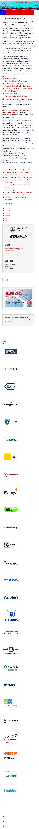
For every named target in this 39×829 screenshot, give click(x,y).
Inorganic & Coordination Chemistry (17, 86)
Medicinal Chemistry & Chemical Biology (19, 88)
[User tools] (32, 21)
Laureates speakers (12, 190)
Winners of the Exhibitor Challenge (17, 195)
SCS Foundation (9, 251)
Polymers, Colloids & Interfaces (16, 96)
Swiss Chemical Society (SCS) (14, 249)
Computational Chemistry (14, 83)
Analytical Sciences (11, 78)
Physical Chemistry (11, 93)
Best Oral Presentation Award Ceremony (19, 177)
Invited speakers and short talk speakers (19, 192)
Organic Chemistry (11, 91)
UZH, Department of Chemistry (14, 253)
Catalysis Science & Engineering (16, 81)
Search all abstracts (12, 99)
